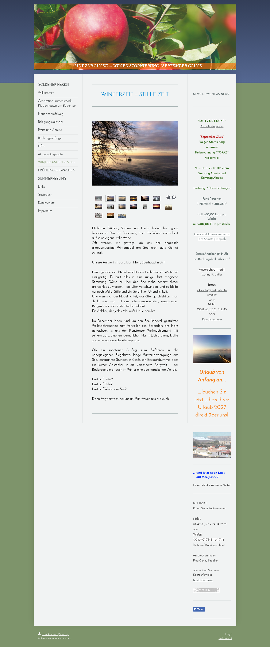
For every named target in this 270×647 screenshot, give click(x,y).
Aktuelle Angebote (211, 126)
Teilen (200, 609)
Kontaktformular (212, 319)
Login (228, 634)
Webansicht (225, 638)
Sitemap (64, 634)
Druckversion (50, 634)
